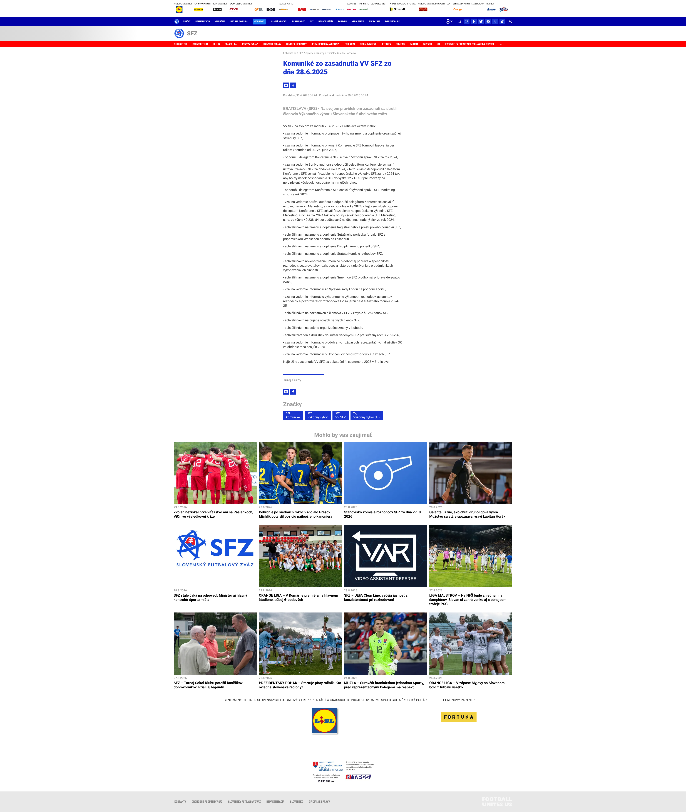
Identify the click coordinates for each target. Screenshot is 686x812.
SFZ (301, 53)
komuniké (293, 415)
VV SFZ (340, 415)
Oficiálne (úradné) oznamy (341, 53)
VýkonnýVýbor (317, 415)
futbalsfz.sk (289, 53)
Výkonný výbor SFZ (367, 415)
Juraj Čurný (292, 380)
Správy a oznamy (314, 53)
